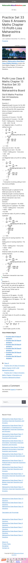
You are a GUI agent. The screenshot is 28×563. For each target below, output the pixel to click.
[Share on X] (1, 286)
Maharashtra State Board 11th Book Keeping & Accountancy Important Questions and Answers (13, 449)
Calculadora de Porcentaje (10, 512)
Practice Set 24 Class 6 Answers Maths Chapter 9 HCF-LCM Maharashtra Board (13, 368)
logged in (13, 389)
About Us (5, 542)
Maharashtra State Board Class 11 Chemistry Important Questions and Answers (13, 489)
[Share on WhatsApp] (1, 276)
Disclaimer (5, 546)
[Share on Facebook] (1, 283)
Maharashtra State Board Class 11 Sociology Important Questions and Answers (13, 421)
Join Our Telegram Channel (18, 562)
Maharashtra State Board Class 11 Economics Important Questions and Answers (13, 456)
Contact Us (5, 548)
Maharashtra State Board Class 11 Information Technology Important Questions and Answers (12, 442)
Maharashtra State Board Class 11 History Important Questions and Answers (12, 469)
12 (7, 561)
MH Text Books (11, 562)
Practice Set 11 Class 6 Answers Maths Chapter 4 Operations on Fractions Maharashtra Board (13, 375)
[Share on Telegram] (1, 280)
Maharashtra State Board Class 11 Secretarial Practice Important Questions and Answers (12, 436)
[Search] (24, 402)
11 (25, 559)
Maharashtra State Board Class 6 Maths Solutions (13, 62)
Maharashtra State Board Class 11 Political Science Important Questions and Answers (13, 462)
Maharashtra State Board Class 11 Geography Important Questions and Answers (13, 475)
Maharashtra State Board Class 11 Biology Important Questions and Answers (12, 482)
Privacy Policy (6, 544)
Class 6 (6, 363)
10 (22, 559)
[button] (14, 560)
